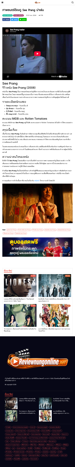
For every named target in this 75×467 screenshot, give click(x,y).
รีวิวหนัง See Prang (37, 229)
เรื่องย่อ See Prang (8, 233)
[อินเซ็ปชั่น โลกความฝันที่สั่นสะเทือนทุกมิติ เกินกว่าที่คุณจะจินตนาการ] (54, 285)
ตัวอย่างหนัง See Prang (24, 229)
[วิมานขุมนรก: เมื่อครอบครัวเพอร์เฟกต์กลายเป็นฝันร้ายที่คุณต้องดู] (20, 315)
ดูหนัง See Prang (11, 229)
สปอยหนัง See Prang (50, 229)
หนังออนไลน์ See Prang (64, 229)
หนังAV (36, 181)
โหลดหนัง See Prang (20, 233)
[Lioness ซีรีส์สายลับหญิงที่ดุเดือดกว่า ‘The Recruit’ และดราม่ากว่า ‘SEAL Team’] (20, 285)
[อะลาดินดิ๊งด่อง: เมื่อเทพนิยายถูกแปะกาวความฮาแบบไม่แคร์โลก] (54, 315)
